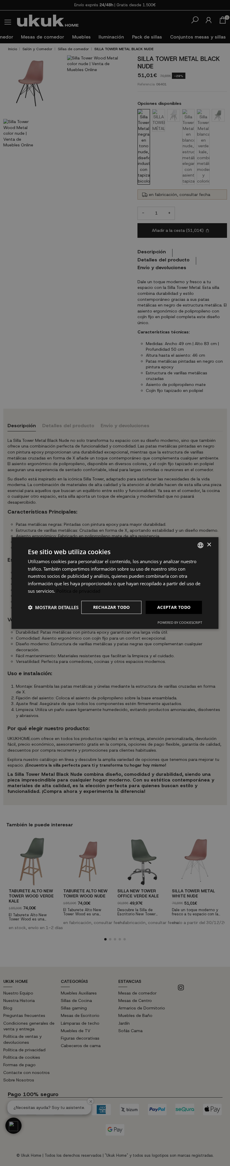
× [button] (209, 545)
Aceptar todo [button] (174, 607)
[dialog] (115, 583)
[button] (53, 607)
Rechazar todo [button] (111, 607)
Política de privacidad (78, 591)
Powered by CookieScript (180, 622)
